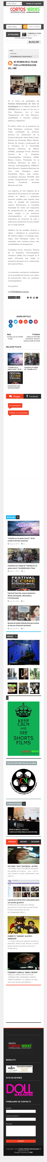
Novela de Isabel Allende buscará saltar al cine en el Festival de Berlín (23, 624)
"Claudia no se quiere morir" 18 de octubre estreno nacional (21, 539)
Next (38, 822)
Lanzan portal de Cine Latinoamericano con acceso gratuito (23, 901)
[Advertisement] (25, 494)
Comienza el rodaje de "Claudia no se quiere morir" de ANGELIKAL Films (22, 566)
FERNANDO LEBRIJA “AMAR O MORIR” (23, 972)
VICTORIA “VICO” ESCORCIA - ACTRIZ (23, 866)
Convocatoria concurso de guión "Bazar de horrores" (23, 830)
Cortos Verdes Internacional (29, 1149)
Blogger (29, 38)
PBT (31, 1152)
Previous (9, 822)
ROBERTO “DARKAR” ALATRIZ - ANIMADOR (20, 937)
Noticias (13, 53)
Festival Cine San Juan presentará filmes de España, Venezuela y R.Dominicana (21, 595)
